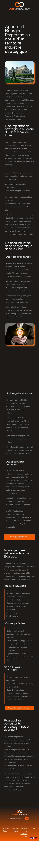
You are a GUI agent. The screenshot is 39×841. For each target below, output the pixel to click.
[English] (31, 838)
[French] (33, 838)
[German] (36, 838)
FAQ (34, 828)
